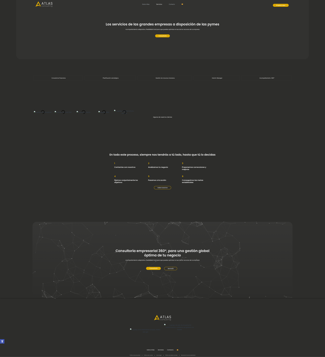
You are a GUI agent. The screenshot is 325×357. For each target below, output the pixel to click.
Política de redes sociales (171, 355)
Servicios (159, 4)
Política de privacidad (135, 355)
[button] (2, 341)
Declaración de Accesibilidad (188, 355)
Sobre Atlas (145, 4)
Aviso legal (159, 355)
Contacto (172, 4)
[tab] (58, 78)
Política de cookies (148, 355)
